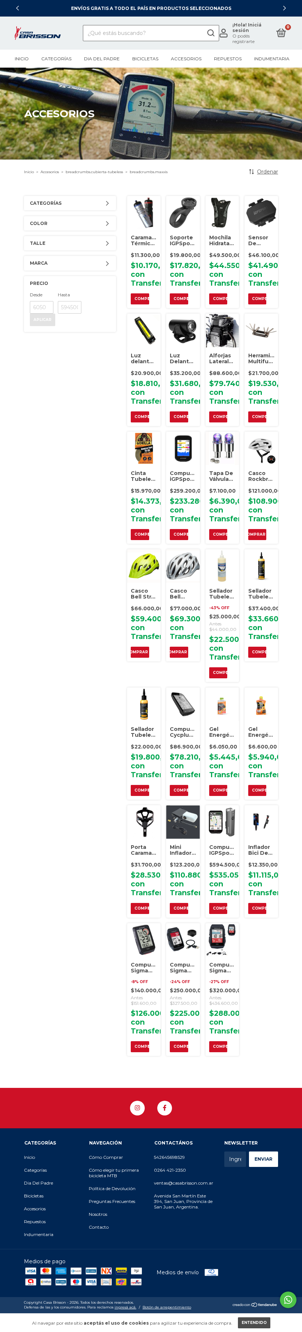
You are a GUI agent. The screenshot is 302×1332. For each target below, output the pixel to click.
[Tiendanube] (255, 1305)
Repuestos (228, 58)
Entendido (254, 1322)
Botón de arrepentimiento (167, 1307)
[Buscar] (210, 33)
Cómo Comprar (106, 1157)
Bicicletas (145, 58)
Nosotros (98, 1214)
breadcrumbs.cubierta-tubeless (94, 171)
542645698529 (169, 1157)
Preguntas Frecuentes (112, 1201)
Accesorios (186, 58)
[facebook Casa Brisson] (164, 1108)
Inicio (22, 58)
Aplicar (43, 319)
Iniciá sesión (246, 27)
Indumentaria (271, 58)
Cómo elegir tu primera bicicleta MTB (114, 1172)
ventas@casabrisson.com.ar (183, 1183)
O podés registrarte (243, 38)
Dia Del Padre (102, 58)
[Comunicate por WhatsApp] (288, 1300)
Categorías (56, 58)
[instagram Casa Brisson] (137, 1108)
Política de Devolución (112, 1188)
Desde (36, 294)
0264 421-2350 (170, 1170)
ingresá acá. (125, 1307)
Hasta (64, 294)
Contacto (99, 1227)
